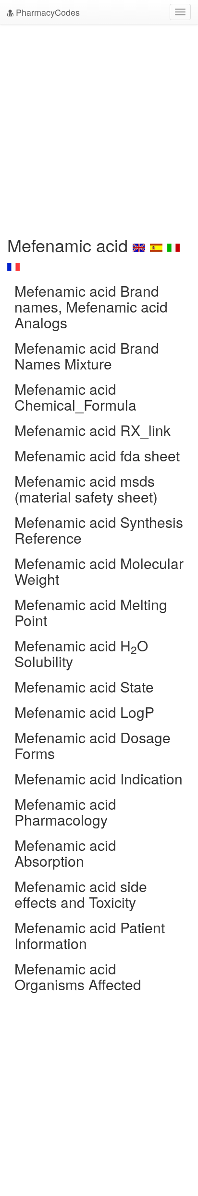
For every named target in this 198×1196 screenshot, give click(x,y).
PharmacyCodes (46, 12)
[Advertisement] (99, 127)
